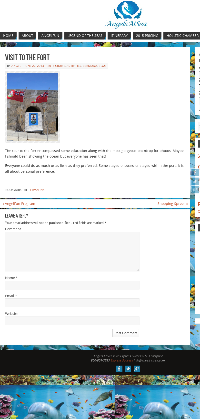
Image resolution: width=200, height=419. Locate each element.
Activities (74, 66)
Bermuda (90, 66)
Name (11, 277)
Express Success (121, 360)
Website (11, 313)
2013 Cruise (56, 66)
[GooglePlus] (195, 189)
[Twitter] (195, 181)
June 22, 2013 (34, 66)
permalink (36, 190)
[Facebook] (195, 172)
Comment (13, 229)
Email (11, 295)
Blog (102, 66)
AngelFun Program (18, 203)
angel (16, 66)
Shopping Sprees (173, 203)
